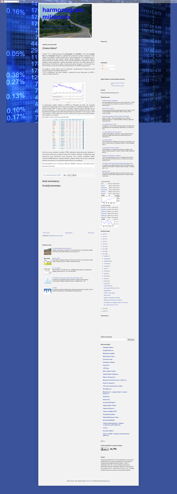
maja (105, 273)
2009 (104, 311)
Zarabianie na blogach (109, 362)
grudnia (106, 256)
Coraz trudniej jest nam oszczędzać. (110, 147)
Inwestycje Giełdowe (108, 431)
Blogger (108, 481)
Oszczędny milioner (107, 140)
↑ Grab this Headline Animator (117, 85)
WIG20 (103, 185)
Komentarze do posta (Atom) (56, 235)
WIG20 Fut (104, 187)
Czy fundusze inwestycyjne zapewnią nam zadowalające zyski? (67, 278)
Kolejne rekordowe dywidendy (109, 100)
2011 (104, 254)
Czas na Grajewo (108, 285)
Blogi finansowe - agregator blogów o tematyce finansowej (115, 392)
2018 (104, 236)
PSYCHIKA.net (107, 389)
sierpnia (106, 266)
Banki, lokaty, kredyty (109, 356)
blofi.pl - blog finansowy (109, 377)
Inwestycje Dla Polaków (109, 402)
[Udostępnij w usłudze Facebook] (74, 175)
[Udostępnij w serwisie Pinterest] (75, 175)
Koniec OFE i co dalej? (108, 108)
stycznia (106, 283)
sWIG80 (103, 193)
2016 (104, 241)
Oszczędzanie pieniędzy (109, 414)
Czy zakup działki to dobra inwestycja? (61, 248)
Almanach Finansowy (108, 408)
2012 (104, 251)
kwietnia (106, 276)
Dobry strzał (107, 295)
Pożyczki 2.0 (106, 365)
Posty (104, 65)
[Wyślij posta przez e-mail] (64, 175)
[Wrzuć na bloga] (70, 175)
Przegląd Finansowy (108, 350)
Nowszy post (46, 233)
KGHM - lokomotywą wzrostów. (112, 297)
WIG (102, 183)
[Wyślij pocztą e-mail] (68, 175)
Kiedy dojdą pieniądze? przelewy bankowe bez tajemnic (115, 116)
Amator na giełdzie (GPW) (110, 411)
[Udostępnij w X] (72, 175)
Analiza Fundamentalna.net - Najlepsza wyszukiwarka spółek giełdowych (113, 424)
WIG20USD (104, 189)
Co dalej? (54, 287)
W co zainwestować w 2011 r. (111, 305)
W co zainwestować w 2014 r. (109, 124)
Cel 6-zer (105, 428)
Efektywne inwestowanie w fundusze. (111, 155)
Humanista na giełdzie (109, 353)
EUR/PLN (103, 207)
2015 (104, 244)
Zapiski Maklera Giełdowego (110, 374)
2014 (104, 246)
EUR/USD (103, 213)
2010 (104, 308)
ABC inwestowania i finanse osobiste (112, 386)
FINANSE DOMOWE (109, 420)
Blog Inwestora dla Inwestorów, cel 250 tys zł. (115, 380)
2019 (104, 234)
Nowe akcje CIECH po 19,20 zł (111, 288)
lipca (105, 268)
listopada (106, 258)
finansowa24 (106, 399)
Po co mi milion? (56, 268)
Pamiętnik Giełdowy (108, 347)
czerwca (106, 271)
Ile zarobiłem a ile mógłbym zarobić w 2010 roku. (116, 302)
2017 (104, 239)
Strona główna (68, 233)
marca (105, 278)
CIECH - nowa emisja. (109, 293)
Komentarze (106, 69)
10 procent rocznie (107, 359)
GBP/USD (103, 215)
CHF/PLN (103, 209)
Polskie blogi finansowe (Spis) (111, 417)
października (107, 261)
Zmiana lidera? (107, 290)
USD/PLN (103, 211)
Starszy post (91, 233)
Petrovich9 (89, 481)
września (106, 263)
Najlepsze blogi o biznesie (109, 405)
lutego (105, 281)
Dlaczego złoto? (56, 258)
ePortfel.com (106, 396)
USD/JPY (103, 217)
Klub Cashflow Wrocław (109, 371)
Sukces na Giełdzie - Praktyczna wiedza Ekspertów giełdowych (116, 434)
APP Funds (106, 368)
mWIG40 (103, 191)
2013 (104, 249)
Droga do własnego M (108, 383)
